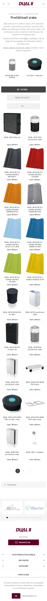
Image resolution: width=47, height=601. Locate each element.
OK (16, 596)
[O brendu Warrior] (35, 507)
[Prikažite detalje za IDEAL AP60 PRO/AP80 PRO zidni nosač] (35, 403)
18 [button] (40, 517)
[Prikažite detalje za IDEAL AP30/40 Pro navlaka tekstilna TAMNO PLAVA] (35, 228)
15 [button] (34, 517)
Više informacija (29, 596)
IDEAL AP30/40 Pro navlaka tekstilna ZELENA (12, 279)
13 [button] (30, 517)
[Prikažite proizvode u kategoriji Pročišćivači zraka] (12, 65)
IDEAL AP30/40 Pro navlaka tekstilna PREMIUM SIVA (35, 209)
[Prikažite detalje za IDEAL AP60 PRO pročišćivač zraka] (12, 368)
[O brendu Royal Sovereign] (12, 507)
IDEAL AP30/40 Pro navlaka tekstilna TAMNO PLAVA (35, 244)
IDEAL (26, 38)
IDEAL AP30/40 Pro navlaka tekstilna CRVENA (35, 174)
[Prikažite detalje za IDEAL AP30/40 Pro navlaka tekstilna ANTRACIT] (12, 158)
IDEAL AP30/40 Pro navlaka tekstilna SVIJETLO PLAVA (12, 244)
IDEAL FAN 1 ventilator (35, 452)
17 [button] (38, 517)
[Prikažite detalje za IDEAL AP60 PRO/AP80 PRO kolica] (35, 368)
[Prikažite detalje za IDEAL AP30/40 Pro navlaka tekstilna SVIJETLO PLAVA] (12, 228)
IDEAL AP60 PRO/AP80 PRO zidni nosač (35, 418)
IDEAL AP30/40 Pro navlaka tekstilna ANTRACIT (12, 174)
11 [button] (26, 517)
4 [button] (13, 517)
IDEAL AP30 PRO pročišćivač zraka (35, 138)
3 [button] (11, 517)
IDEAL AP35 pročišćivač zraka (34, 313)
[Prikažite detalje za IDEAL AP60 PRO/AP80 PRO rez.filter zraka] (12, 403)
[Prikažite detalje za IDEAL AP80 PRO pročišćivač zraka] (12, 438)
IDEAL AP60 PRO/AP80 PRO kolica (35, 383)
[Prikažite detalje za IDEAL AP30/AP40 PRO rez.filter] (12, 298)
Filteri (24, 90)
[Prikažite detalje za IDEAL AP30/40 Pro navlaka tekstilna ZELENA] (12, 263)
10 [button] (24, 517)
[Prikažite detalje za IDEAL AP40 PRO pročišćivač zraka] (35, 333)
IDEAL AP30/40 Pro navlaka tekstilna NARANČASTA (12, 209)
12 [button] (28, 517)
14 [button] (32, 517)
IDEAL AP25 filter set (12, 137)
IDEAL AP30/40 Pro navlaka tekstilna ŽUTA (35, 278)
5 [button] (15, 517)
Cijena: (9, 144)
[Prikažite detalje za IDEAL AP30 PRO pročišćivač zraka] (35, 123)
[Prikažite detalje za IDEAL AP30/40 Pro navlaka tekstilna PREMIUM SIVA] (35, 193)
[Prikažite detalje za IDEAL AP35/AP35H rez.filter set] (12, 333)
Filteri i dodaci (35, 75)
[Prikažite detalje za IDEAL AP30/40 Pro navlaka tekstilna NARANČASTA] (12, 193)
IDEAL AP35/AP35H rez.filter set (12, 348)
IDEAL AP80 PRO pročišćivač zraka (12, 453)
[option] (12, 507)
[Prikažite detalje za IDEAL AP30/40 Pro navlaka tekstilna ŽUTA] (35, 263)
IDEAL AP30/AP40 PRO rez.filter (12, 313)
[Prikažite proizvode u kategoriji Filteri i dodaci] (35, 65)
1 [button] (7, 517)
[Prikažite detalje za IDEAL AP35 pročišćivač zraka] (35, 298)
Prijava (15, 144)
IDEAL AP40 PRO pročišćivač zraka (35, 348)
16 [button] (36, 517)
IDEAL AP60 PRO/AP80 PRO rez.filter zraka (12, 418)
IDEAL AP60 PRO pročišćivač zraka (12, 383)
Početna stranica (15, 14)
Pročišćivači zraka (12, 76)
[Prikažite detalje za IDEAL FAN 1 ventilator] (35, 438)
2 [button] (9, 517)
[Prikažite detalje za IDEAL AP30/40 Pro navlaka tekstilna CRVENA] (35, 158)
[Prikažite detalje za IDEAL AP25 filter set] (12, 123)
